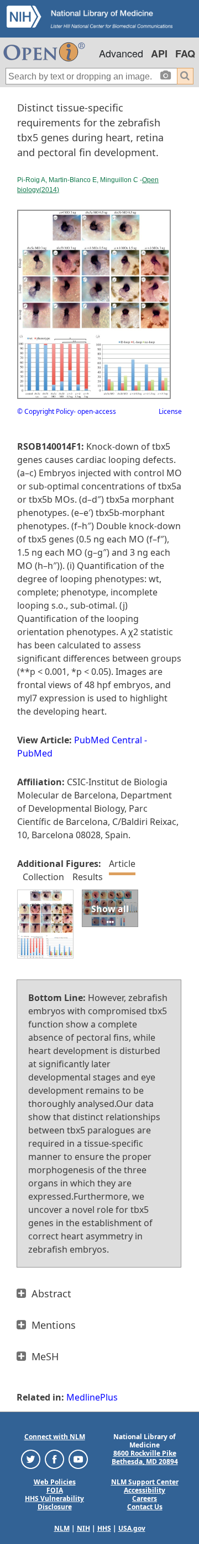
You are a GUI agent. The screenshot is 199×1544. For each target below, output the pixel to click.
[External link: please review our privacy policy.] (30, 1458)
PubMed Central (108, 740)
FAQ (185, 53)
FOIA (54, 1490)
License (170, 411)
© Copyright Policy (45, 411)
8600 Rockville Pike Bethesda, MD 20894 (145, 1457)
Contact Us (145, 1506)
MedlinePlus (92, 1397)
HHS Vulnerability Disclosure (54, 1502)
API (159, 53)
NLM (62, 1528)
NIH (83, 1528)
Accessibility (144, 1490)
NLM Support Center (145, 1482)
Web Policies (55, 1482)
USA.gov (131, 1528)
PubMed (35, 753)
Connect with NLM (54, 1436)
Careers (144, 1498)
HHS (104, 1528)
